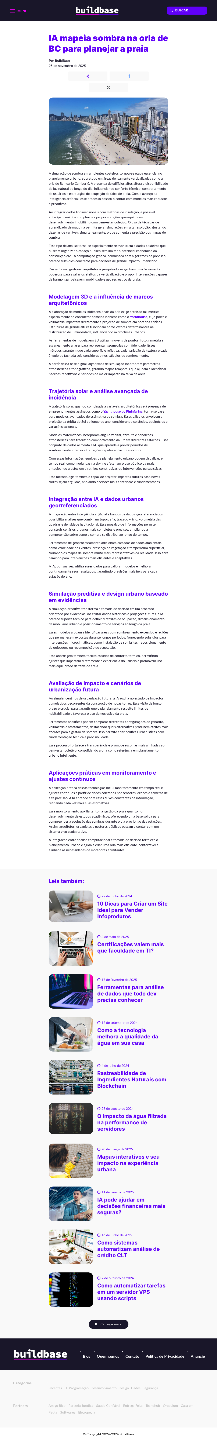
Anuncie (198, 1357)
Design (124, 1388)
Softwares (67, 1412)
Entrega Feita (133, 1405)
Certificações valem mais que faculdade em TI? (130, 947)
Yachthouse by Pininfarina (122, 411)
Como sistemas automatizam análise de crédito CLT (128, 1248)
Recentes (55, 1388)
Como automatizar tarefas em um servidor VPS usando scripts (131, 1291)
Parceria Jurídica (80, 1405)
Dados (135, 1388)
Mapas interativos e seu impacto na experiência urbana (128, 1163)
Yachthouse (138, 317)
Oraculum (170, 1405)
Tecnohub (153, 1405)
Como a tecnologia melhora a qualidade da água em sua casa (127, 1036)
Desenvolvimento (104, 1388)
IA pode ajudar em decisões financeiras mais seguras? (131, 1206)
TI (65, 1388)
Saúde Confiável (108, 1405)
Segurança (150, 1388)
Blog (86, 1357)
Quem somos (108, 1357)
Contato (132, 1357)
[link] (40, 1354)
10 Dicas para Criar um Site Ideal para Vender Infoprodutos (132, 910)
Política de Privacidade (165, 1357)
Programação (79, 1388)
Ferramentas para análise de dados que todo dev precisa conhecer (130, 993)
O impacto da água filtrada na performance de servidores (132, 1122)
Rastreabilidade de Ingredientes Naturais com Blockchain (131, 1079)
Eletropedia (86, 1412)
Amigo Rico (57, 1405)
